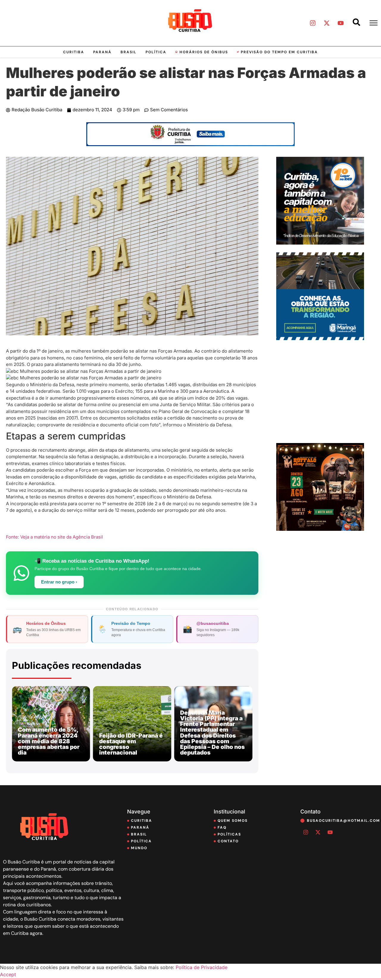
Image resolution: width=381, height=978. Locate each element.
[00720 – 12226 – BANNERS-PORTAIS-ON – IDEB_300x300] (320, 243)
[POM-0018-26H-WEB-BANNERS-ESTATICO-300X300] (320, 338)
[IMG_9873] (320, 529)
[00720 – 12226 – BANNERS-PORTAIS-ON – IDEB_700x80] (190, 144)
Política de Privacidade (201, 967)
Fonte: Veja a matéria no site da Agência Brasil (54, 537)
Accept (8, 974)
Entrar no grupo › (59, 582)
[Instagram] (312, 23)
